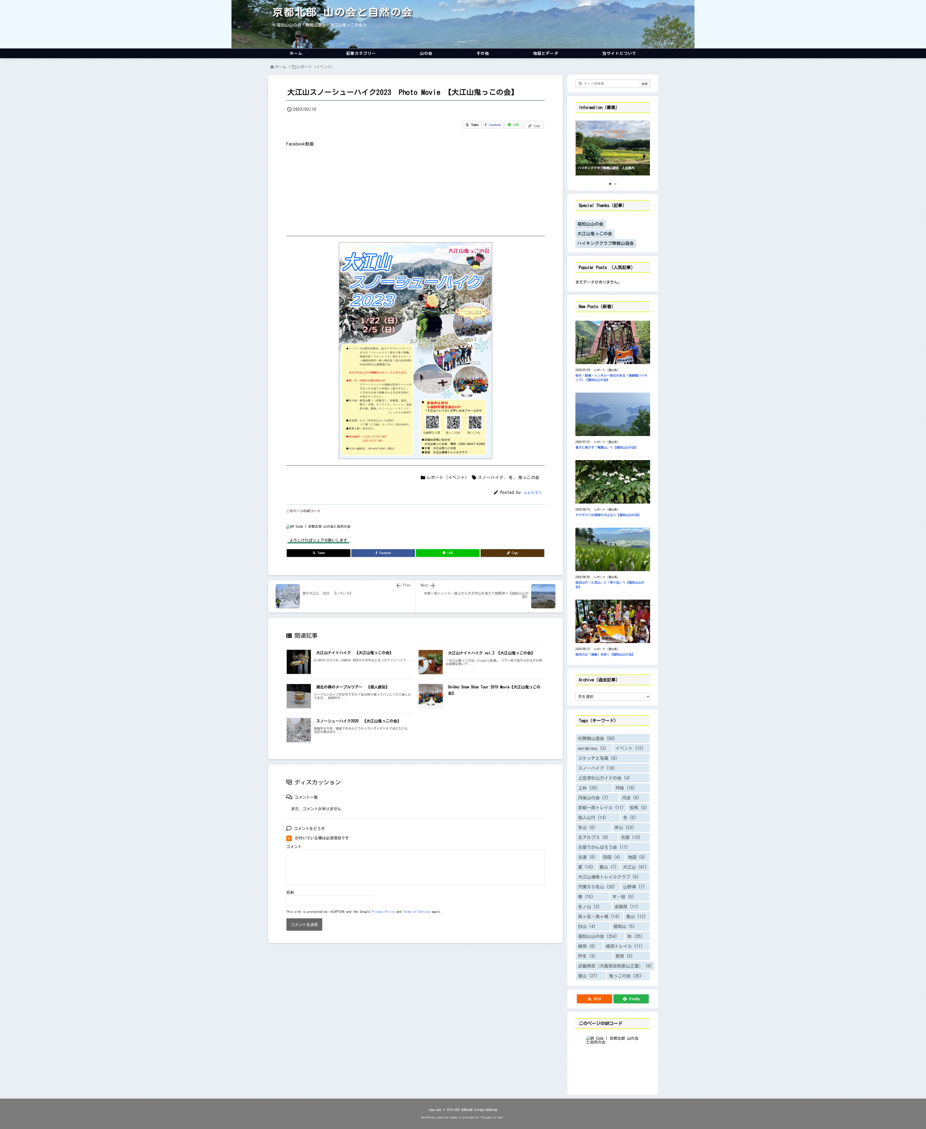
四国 (611, 857)
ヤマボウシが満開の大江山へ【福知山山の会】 (608, 515)
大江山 (635, 867)
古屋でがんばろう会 (603, 847)
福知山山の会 (590, 224)
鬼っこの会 (529, 477)
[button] (583, 146)
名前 (290, 892)
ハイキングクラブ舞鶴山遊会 (605, 243)
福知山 (624, 926)
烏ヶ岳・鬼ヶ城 (599, 916)
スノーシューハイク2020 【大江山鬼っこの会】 (358, 721)
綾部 (587, 946)
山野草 (634, 887)
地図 (637, 857)
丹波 (631, 798)
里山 (588, 976)
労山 (624, 827)
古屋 (631, 837)
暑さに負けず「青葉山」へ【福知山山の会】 (606, 447)
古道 (587, 857)
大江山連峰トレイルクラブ (608, 877)
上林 (588, 788)
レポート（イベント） (316, 67)
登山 (636, 916)
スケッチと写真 (597, 758)
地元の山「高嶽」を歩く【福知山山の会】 (605, 654)
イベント (629, 748)
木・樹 (623, 896)
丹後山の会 (593, 798)
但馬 (638, 807)
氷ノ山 (589, 906)
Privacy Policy (383, 911)
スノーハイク (490, 477)
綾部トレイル (624, 946)
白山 (587, 926)
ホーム (280, 67)
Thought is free (491, 1117)
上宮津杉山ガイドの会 (604, 778)
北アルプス (593, 837)
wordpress (592, 748)
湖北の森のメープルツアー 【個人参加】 (352, 687)
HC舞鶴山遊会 (596, 738)
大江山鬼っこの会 (594, 233)
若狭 (624, 956)
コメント (294, 847)
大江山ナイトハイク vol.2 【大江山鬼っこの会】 (491, 653)
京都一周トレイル (601, 807)
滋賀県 (626, 906)
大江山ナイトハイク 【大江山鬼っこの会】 (354, 653)
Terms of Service (416, 911)
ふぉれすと (533, 492)
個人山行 (592, 817)
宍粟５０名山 (596, 887)
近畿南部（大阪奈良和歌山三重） (615, 966)
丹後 (625, 788)
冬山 (587, 827)
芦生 (587, 956)
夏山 (608, 867)
